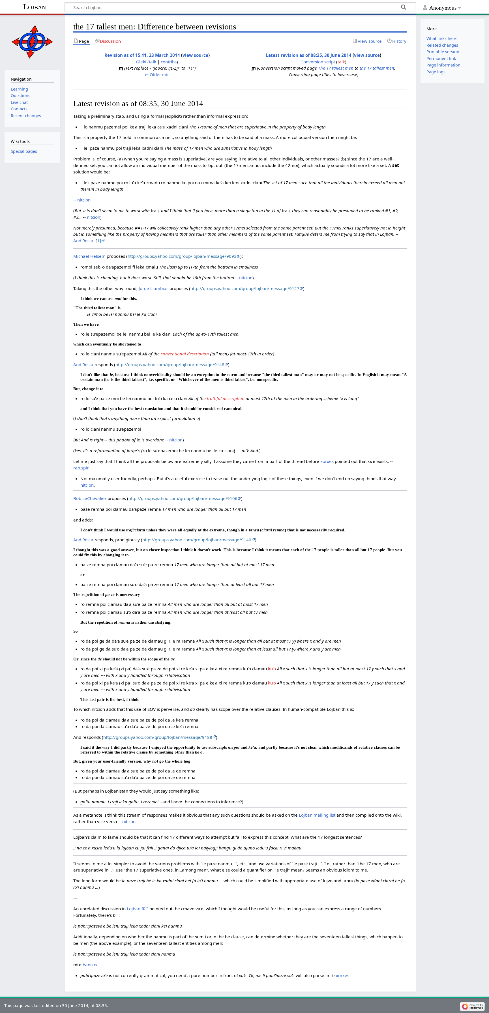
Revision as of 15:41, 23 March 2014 (142, 55)
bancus (90, 964)
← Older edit (157, 74)
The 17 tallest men (335, 68)
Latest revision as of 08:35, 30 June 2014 (308, 55)
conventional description (185, 354)
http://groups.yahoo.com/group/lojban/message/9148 (169, 364)
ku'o (272, 668)
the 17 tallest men (377, 68)
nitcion (84, 200)
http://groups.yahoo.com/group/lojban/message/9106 (182, 498)
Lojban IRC (137, 908)
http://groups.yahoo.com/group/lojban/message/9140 (196, 539)
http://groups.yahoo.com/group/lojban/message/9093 (182, 256)
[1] (98, 240)
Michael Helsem (89, 256)
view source (195, 55)
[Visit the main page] (32, 41)
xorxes (327, 461)
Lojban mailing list (317, 815)
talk (152, 62)
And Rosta (83, 240)
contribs (169, 62)
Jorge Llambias (153, 288)
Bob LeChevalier (89, 498)
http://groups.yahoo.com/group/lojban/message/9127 (244, 288)
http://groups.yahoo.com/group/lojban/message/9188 (157, 737)
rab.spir (81, 468)
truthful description (225, 398)
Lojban (34, 6)
